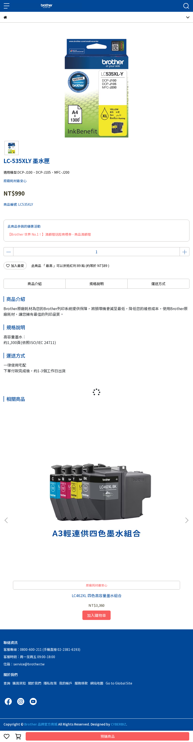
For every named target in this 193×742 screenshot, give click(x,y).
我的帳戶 (65, 683)
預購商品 (108, 736)
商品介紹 (35, 283)
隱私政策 (50, 683)
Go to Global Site (119, 683)
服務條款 (81, 683)
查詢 (7, 683)
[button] (186, 520)
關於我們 (34, 683)
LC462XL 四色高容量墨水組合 (96, 595)
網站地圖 (96, 683)
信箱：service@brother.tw (24, 664)
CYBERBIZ (118, 724)
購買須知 (19, 683)
